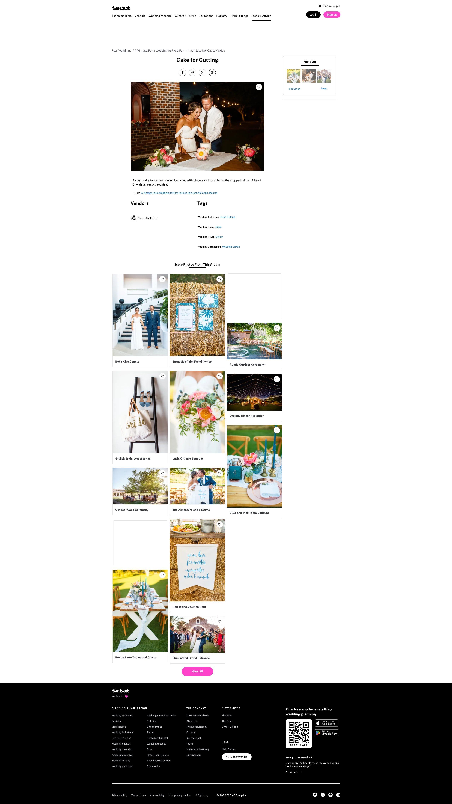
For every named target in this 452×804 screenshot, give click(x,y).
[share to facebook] (182, 72)
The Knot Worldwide (197, 715)
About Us (191, 721)
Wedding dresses (156, 743)
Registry (116, 721)
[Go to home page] (121, 691)
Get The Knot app (121, 738)
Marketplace (119, 726)
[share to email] (212, 72)
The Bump (227, 715)
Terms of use (138, 795)
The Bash (227, 721)
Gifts (149, 749)
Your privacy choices (180, 795)
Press (189, 743)
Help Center (229, 749)
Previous (294, 89)
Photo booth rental (157, 738)
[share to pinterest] (192, 72)
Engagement (154, 726)
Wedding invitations (122, 732)
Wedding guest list (122, 755)
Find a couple (331, 6)
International (193, 738)
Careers (190, 732)
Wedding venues (121, 760)
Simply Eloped (230, 726)
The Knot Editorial (196, 726)
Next (324, 88)
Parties (151, 732)
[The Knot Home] (121, 8)
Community (153, 766)
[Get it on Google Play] (326, 732)
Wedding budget (121, 743)
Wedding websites (122, 715)
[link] (315, 795)
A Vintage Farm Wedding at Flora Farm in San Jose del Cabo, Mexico (179, 192)
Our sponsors (193, 755)
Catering (152, 721)
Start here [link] (292, 772)
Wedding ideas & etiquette (161, 715)
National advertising (197, 749)
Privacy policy (119, 795)
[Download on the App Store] (326, 723)
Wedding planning (122, 766)
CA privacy (202, 795)
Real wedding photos (159, 760)
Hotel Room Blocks (158, 755)
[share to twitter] (202, 72)
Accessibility (157, 795)
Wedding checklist (122, 749)
